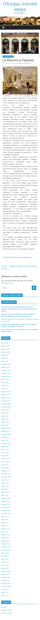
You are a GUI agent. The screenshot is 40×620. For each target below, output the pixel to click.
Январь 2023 (5, 431)
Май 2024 (4, 385)
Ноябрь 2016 (5, 544)
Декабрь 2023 (5, 398)
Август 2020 (5, 449)
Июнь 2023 (4, 416)
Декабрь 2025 (5, 349)
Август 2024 (5, 379)
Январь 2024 (5, 395)
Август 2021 (5, 437)
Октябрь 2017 (5, 510)
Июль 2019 (4, 465)
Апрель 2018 (5, 492)
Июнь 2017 (4, 522)
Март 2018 (4, 495)
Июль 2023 (4, 413)
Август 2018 (5, 480)
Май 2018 (4, 489)
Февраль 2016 (5, 571)
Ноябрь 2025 (5, 352)
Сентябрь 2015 (6, 586)
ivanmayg (15, 63)
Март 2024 (4, 389)
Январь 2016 (5, 574)
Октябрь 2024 (5, 373)
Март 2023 (4, 425)
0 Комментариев (26, 63)
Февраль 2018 (5, 498)
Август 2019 (5, 462)
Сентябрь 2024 (6, 376)
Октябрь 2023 (5, 404)
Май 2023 (4, 419)
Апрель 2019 (5, 468)
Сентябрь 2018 (6, 477)
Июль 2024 (4, 382)
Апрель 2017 (5, 529)
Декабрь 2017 (5, 504)
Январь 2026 (5, 346)
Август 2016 (5, 553)
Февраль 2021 (5, 443)
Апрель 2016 (5, 565)
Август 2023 (5, 410)
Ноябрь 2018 (5, 471)
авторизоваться (6, 283)
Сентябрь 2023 (6, 407)
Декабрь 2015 (5, 577)
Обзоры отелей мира (20, 6)
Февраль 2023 (5, 428)
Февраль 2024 (5, 392)
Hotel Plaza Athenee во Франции (16, 257)
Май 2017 (4, 526)
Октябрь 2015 (5, 583)
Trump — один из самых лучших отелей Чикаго (18, 267)
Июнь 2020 (4, 452)
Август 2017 (5, 516)
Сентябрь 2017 (6, 513)
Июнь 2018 (4, 486)
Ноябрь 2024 (5, 370)
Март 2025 (4, 361)
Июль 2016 (4, 556)
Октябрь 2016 (5, 547)
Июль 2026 (4, 343)
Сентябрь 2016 (6, 550)
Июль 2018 (4, 483)
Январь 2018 (5, 501)
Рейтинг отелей (6, 613)
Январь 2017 (5, 538)
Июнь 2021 (4, 440)
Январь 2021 (5, 446)
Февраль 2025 (5, 364)
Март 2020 (4, 456)
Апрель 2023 (5, 422)
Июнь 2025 (4, 355)
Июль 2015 (4, 592)
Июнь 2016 (4, 559)
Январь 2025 (5, 367)
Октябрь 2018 (5, 474)
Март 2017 (4, 532)
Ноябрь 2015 (5, 580)
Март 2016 (4, 568)
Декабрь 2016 (5, 541)
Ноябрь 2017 (5, 507)
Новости (4, 607)
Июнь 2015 (4, 596)
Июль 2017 (4, 519)
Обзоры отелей (8, 56)
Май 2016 (4, 562)
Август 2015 (5, 589)
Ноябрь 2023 (5, 401)
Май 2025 (4, 358)
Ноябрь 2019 (5, 459)
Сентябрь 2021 (6, 434)
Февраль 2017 (5, 535)
